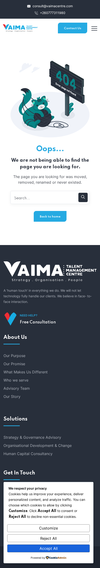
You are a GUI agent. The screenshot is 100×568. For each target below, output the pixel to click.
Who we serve (15, 380)
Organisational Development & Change (37, 445)
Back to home (50, 216)
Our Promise (14, 363)
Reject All (48, 538)
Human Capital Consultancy (28, 453)
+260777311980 (52, 13)
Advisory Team (16, 388)
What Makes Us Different (25, 372)
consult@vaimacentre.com (52, 6)
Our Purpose (14, 355)
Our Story (11, 396)
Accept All (49, 548)
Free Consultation (38, 322)
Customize (48, 528)
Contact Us (72, 28)
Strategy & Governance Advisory (32, 437)
